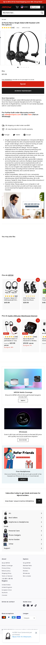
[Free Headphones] (23, 458)
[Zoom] (37, 62)
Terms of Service (7, 576)
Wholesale (26, 573)
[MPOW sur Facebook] (24, 605)
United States (6, 585)
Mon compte (27, 576)
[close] (36, 632)
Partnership (26, 568)
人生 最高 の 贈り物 (7, 578)
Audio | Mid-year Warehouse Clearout (22, 316)
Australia (5, 592)
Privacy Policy (6, 568)
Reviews (25, 571)
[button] (8, 28)
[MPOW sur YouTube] (28, 605)
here (30, 114)
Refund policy (6, 571)
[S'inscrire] (39, 501)
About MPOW (6, 563)
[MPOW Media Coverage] (23, 379)
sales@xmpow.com (13, 114)
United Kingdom (7, 587)
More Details (23, 440)
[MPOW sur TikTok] (36, 605)
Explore (23, 400)
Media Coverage (7, 565)
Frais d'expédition (7, 79)
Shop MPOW (26, 563)
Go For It (23, 479)
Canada (4, 595)
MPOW (10, 275)
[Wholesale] (23, 418)
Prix (3, 71)
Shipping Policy (6, 573)
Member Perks (27, 565)
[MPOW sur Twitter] (32, 605)
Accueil (4, 19)
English (35, 7)
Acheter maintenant (23, 91)
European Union (7, 590)
